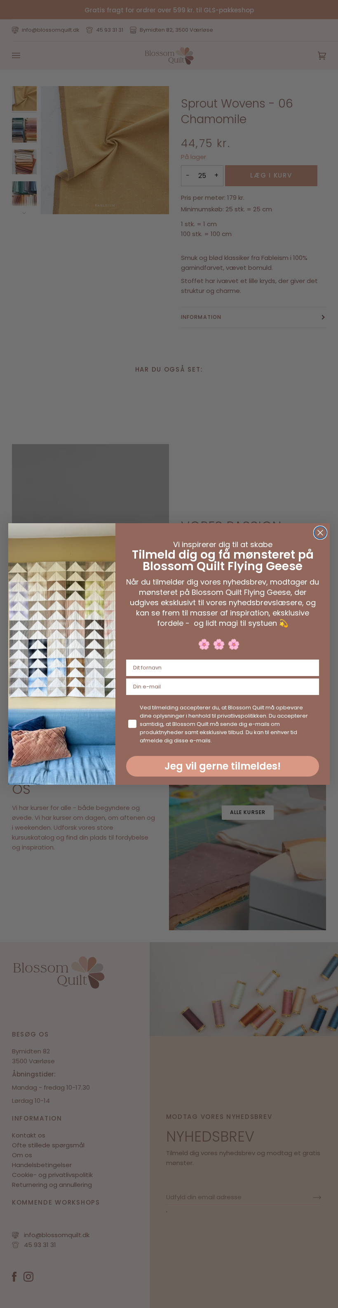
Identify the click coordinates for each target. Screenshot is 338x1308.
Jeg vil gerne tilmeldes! (222, 766)
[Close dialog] (320, 532)
